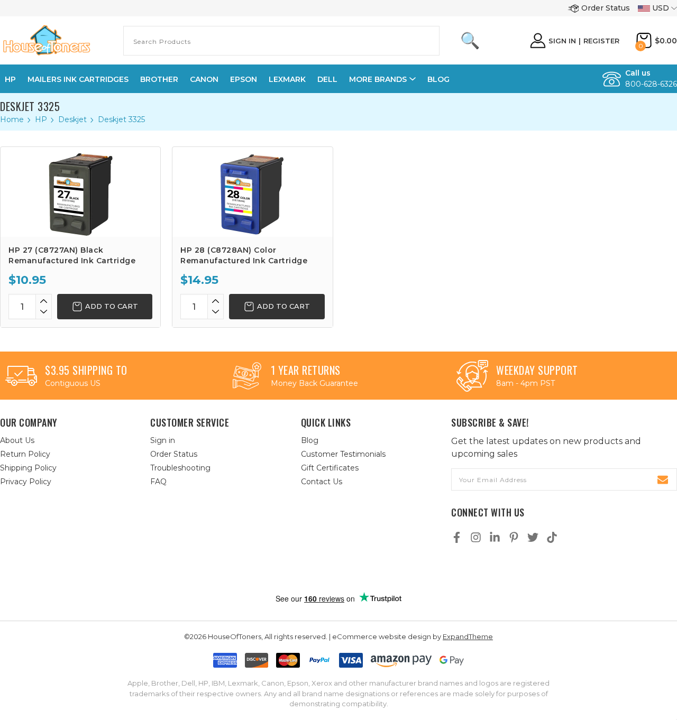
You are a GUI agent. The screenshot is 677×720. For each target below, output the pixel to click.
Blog (438, 79)
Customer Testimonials (343, 454)
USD (660, 8)
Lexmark (287, 79)
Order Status (605, 8)
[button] (349, 569)
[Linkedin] (494, 537)
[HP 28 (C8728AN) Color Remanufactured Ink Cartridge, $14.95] (252, 192)
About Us (17, 440)
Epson (243, 79)
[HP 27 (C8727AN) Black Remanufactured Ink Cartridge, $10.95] (80, 192)
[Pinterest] (513, 537)
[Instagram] (475, 537)
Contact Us (321, 481)
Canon (204, 79)
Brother (159, 79)
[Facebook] (456, 537)
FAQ (158, 481)
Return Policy (25, 454)
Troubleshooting (180, 468)
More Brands (378, 79)
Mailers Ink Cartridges (78, 79)
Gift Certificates (330, 468)
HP (10, 79)
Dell (327, 79)
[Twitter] (532, 537)
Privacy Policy (25, 481)
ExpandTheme (468, 636)
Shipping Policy (28, 468)
